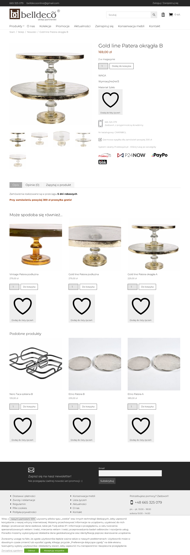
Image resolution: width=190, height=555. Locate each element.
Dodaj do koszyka (121, 66)
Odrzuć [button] (31, 550)
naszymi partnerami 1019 (23, 519)
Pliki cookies (20, 508)
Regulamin (19, 504)
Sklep (21, 32)
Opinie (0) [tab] (32, 185)
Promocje (62, 26)
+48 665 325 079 (148, 502)
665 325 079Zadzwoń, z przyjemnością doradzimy (124, 123)
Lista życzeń (80, 500)
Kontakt (154, 26)
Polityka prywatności (24, 512)
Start (12, 32)
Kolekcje (45, 26)
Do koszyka (29, 286)
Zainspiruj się (104, 26)
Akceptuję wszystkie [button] (54, 550)
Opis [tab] (15, 185)
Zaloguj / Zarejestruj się (165, 3)
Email (102, 468)
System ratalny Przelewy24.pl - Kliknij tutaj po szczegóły (127, 147)
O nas (31, 26)
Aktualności (82, 26)
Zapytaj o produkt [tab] (58, 185)
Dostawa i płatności (24, 496)
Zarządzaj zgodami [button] (12, 550)
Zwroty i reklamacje (24, 500)
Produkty (15, 26)
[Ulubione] (160, 14)
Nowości (31, 32)
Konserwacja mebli (131, 26)
